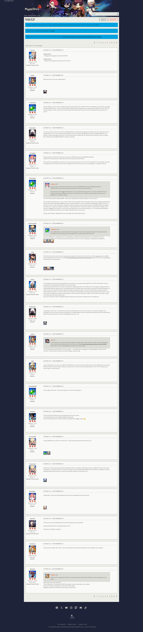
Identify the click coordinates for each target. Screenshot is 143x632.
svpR (32, 361)
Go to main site (8, 1)
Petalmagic (32, 307)
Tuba (32, 252)
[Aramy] (32, 284)
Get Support (62, 624)
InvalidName (53, 229)
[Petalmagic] (32, 311)
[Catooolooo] (52, 241)
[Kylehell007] (48, 241)
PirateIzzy (32, 544)
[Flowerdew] (32, 107)
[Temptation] (32, 469)
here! (53, 31)
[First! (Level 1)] (35, 163)
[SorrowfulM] (32, 441)
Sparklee (32, 519)
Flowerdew (32, 103)
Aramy (32, 279)
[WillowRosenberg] (48, 453)
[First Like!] (35, 370)
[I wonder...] (32, 112)
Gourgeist (32, 153)
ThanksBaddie (32, 386)
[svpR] (32, 366)
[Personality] (35, 112)
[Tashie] (32, 80)
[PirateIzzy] (32, 548)
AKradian (32, 569)
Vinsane (32, 411)
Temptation (32, 464)
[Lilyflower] (45, 241)
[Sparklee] (32, 523)
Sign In (103, 19)
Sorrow (32, 50)
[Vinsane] (32, 416)
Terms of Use (83, 624)
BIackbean (32, 491)
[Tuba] (32, 257)
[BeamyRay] (45, 91)
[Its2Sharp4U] (52, 268)
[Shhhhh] (32, 60)
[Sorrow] (32, 55)
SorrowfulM (32, 437)
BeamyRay (32, 128)
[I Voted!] (35, 60)
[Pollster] (35, 289)
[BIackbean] (32, 496)
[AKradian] (32, 574)
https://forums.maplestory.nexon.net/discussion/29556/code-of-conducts (82, 37)
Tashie (32, 75)
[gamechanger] (32, 228)
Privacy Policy (72, 624)
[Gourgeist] (32, 158)
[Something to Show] (30, 60)
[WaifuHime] (45, 323)
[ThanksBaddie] (32, 391)
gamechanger (32, 223)
